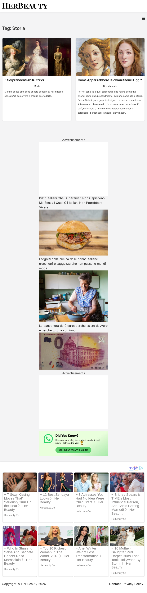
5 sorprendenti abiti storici (24, 80)
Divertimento (110, 86)
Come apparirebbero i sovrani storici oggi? (110, 80)
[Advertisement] (73, 169)
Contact (115, 584)
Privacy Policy (133, 584)
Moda (37, 86)
